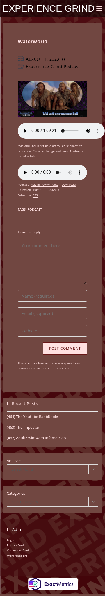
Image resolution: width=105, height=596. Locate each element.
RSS (35, 195)
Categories (16, 493)
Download (69, 184)
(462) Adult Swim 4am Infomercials (36, 437)
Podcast (34, 209)
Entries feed (15, 545)
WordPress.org (17, 556)
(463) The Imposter (23, 427)
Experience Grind (49, 8)
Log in (11, 540)
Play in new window (44, 184)
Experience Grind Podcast (53, 66)
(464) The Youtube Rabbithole (32, 416)
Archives (14, 460)
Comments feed (18, 550)
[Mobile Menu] (99, 8)
